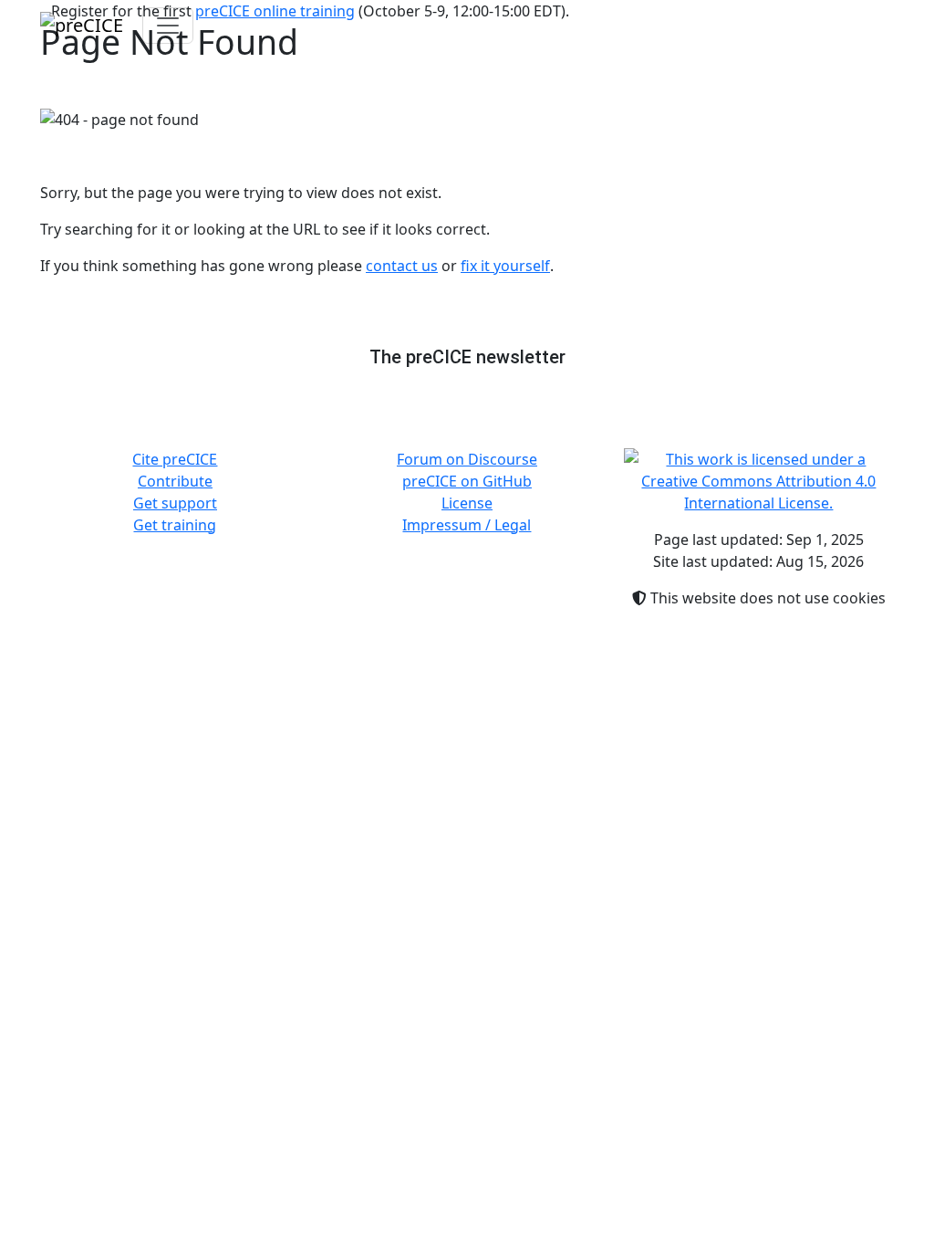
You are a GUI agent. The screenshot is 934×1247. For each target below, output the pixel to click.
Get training (174, 525)
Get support (175, 503)
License (467, 503)
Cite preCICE (174, 459)
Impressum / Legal (466, 525)
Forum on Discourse (467, 459)
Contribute (175, 481)
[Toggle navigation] (167, 25)
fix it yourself (505, 266)
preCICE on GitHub (467, 481)
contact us (402, 266)
